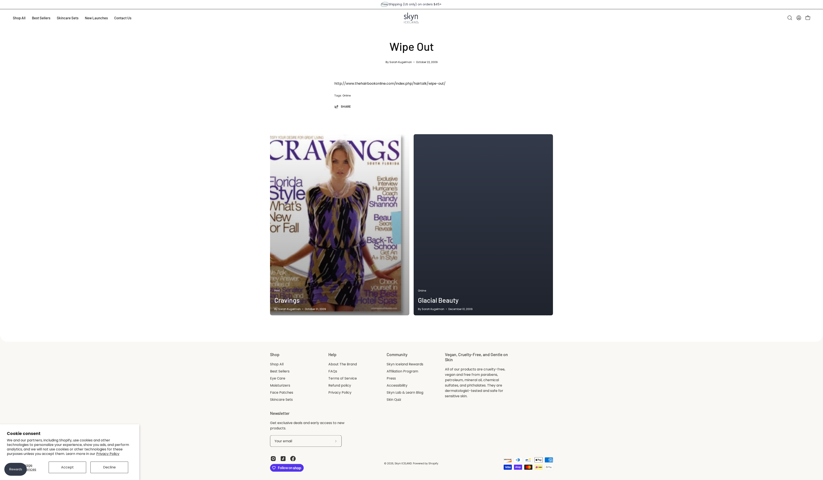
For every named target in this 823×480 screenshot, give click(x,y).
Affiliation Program (402, 371)
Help (332, 354)
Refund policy (339, 385)
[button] (789, 17)
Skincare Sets (281, 399)
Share (346, 106)
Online (346, 95)
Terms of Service (342, 378)
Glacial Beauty (438, 300)
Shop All (277, 364)
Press (391, 378)
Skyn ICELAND (403, 463)
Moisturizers (280, 385)
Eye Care (277, 378)
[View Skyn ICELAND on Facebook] (293, 459)
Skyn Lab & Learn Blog (405, 392)
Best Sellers (280, 371)
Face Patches (281, 392)
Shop (274, 354)
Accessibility (397, 385)
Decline (109, 467)
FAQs (332, 371)
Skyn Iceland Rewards (405, 364)
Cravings (287, 300)
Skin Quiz (394, 399)
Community (397, 354)
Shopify (433, 463)
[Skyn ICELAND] (411, 17)
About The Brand (342, 364)
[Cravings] (339, 224)
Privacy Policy (107, 453)
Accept (67, 467)
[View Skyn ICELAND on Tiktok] (283, 459)
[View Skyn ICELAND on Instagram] (273, 459)
